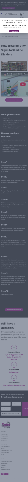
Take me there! (14, 31)
